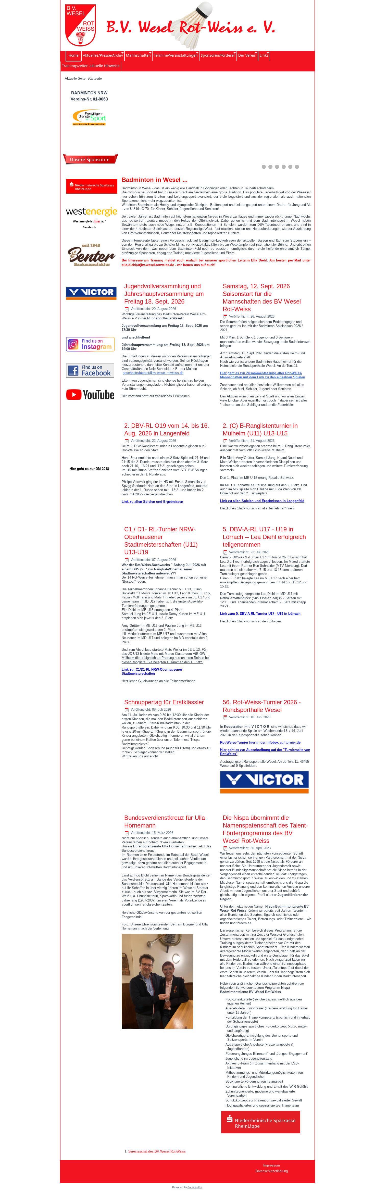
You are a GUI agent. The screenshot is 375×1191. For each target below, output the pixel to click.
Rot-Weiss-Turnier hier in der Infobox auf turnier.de (260, 742)
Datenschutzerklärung (272, 1171)
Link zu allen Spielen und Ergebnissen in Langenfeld (262, 501)
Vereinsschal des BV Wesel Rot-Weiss (157, 1151)
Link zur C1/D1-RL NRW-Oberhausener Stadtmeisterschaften (152, 671)
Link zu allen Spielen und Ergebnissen (152, 502)
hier (97, 221)
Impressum (271, 1165)
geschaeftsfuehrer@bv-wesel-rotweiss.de (153, 373)
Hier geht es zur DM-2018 (89, 469)
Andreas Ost (195, 1187)
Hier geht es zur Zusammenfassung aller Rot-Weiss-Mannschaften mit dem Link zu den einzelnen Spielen (262, 375)
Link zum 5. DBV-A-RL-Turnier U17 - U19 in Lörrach (260, 614)
